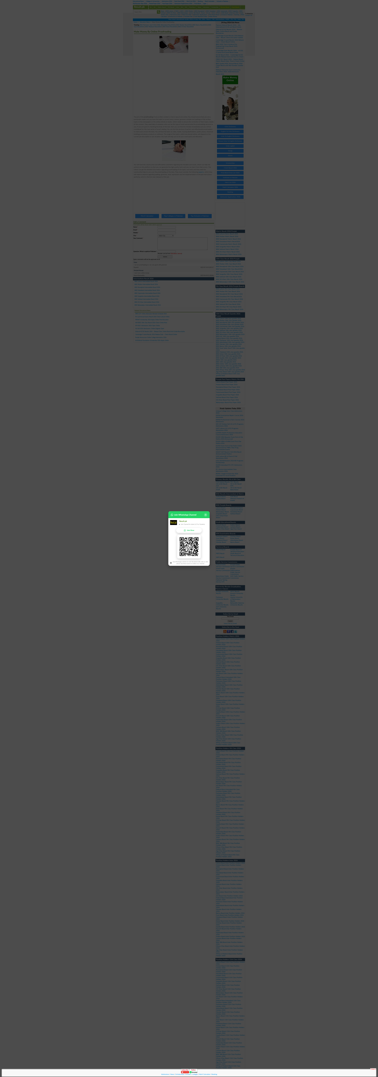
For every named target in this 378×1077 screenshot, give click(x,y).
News (172, 1074)
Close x (373, 1069)
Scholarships (179, 1074)
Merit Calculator (204, 1074)
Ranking (214, 1074)
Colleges (195, 1074)
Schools (188, 1074)
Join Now (190, 530)
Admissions (165, 1074)
